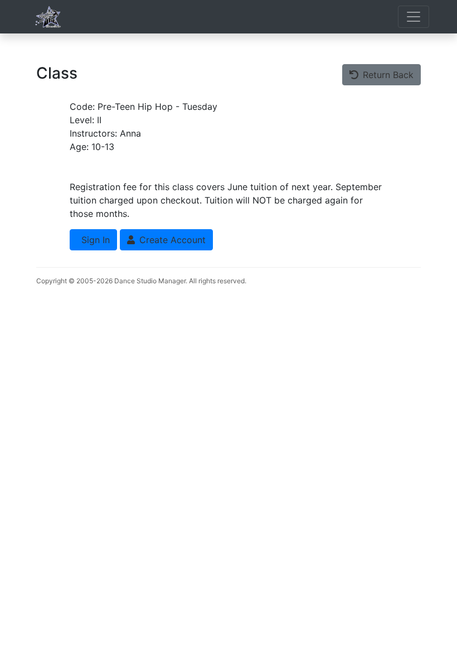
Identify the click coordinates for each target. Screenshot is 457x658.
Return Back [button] (387, 74)
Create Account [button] (171, 239)
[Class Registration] (49, 16)
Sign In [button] (94, 239)
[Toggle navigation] (413, 17)
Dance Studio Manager (150, 281)
